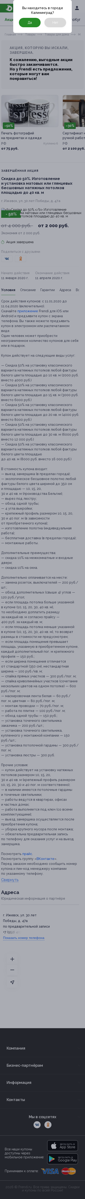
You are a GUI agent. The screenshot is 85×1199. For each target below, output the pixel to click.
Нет (55, 22)
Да (30, 22)
